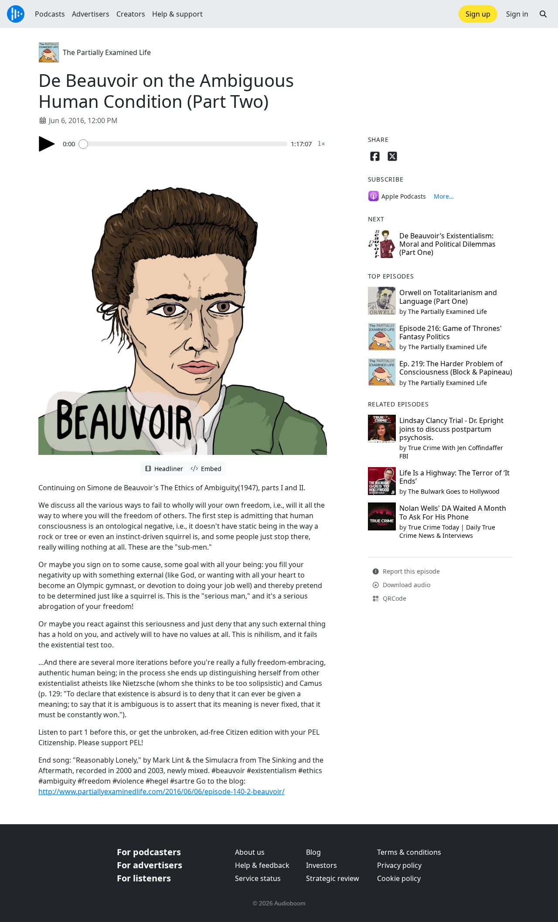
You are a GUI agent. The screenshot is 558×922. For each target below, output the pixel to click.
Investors (321, 865)
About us (250, 852)
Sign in (517, 14)
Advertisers (90, 14)
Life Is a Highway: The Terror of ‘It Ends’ (454, 477)
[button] (543, 14)
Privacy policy (399, 865)
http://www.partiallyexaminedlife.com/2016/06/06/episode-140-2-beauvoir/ (161, 791)
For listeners (144, 878)
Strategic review (332, 878)
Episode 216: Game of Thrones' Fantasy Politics (450, 332)
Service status (258, 878)
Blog (313, 852)
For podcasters (149, 852)
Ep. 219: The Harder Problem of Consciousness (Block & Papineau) (455, 368)
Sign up (478, 14)
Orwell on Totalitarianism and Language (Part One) (448, 297)
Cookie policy (399, 878)
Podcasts (50, 14)
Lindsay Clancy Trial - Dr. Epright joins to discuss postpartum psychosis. (451, 429)
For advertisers (149, 865)
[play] (47, 143)
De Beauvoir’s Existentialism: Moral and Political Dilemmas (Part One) (447, 244)
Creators (130, 14)
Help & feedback (262, 865)
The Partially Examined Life (107, 52)
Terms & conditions (409, 852)
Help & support (177, 14)
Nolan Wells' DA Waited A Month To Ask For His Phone (452, 512)
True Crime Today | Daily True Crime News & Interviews (447, 531)
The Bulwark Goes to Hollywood (454, 491)
